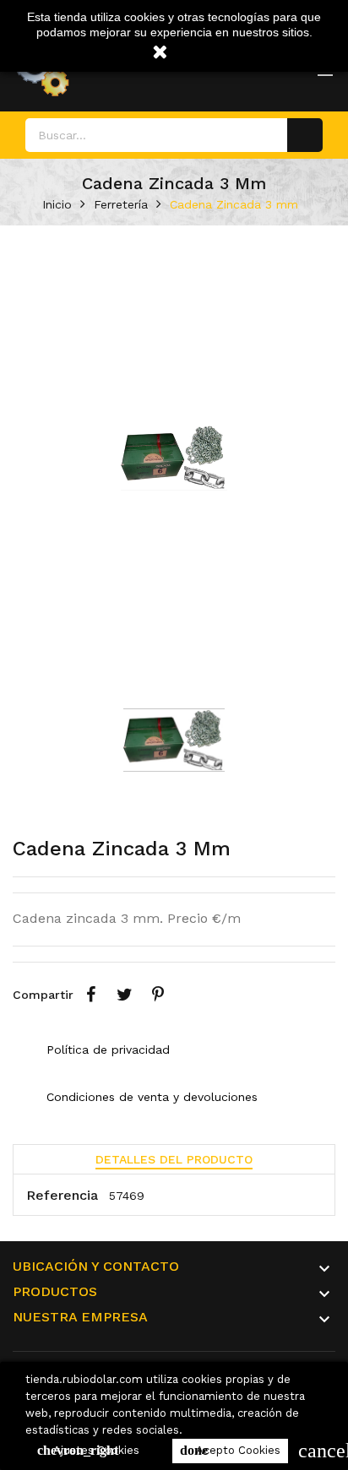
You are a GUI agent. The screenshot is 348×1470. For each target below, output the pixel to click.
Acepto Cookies (230, 1450)
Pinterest (158, 995)
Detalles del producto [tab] (174, 1159)
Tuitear (124, 995)
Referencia (62, 1195)
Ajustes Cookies (88, 1450)
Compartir (90, 995)
